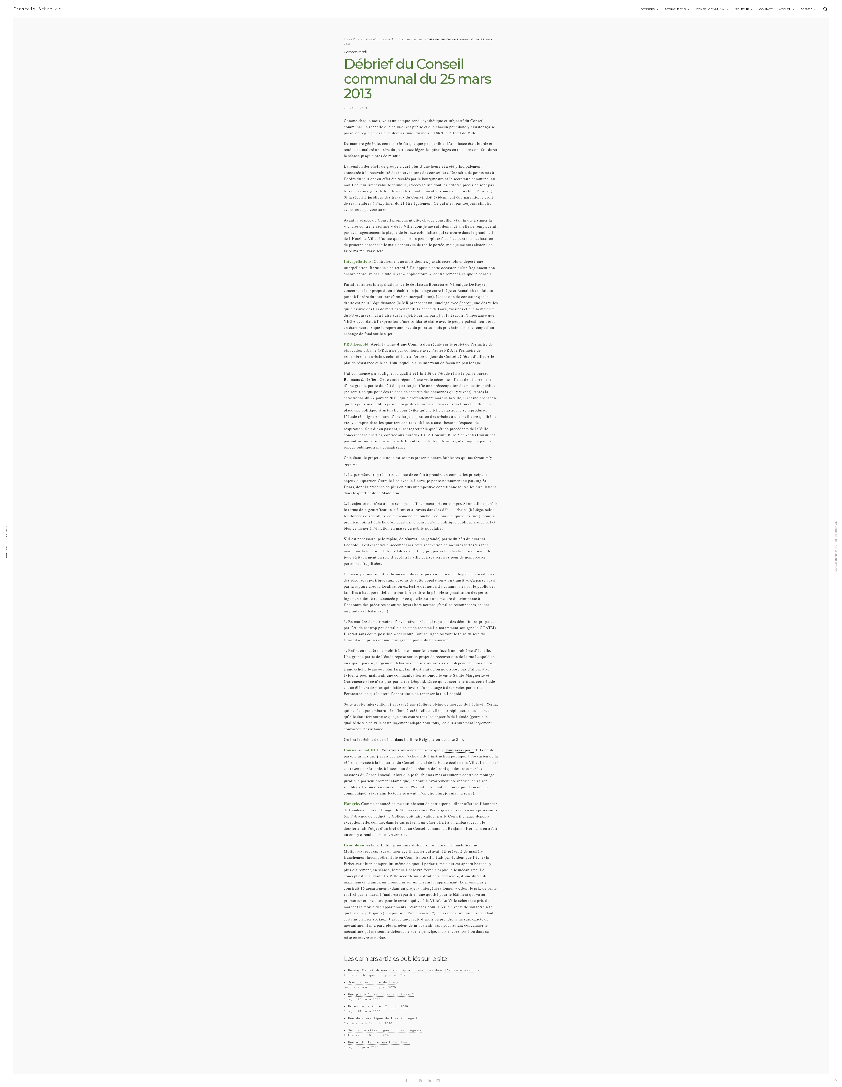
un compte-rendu (358, 834)
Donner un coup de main (6, 543)
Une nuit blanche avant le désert (379, 1042)
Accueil (784, 9)
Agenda (806, 9)
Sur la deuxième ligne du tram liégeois (384, 1030)
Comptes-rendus (411, 39)
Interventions (675, 9)
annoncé (383, 803)
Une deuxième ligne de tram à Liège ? (383, 1018)
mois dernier (416, 261)
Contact (765, 9)
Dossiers (647, 9)
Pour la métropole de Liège (373, 982)
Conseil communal (710, 9)
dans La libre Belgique (415, 739)
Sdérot (465, 302)
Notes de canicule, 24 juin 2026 (378, 1006)
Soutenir (742, 9)
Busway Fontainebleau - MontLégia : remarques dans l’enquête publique (413, 970)
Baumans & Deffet (360, 379)
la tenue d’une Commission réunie (412, 344)
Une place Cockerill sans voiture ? (381, 994)
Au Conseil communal (377, 39)
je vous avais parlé (458, 749)
